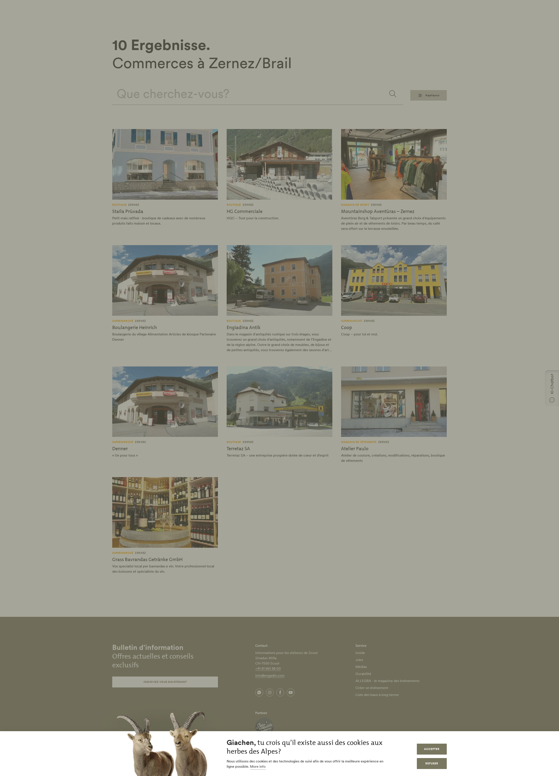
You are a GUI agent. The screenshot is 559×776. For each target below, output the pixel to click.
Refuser (431, 763)
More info (258, 766)
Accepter (432, 749)
